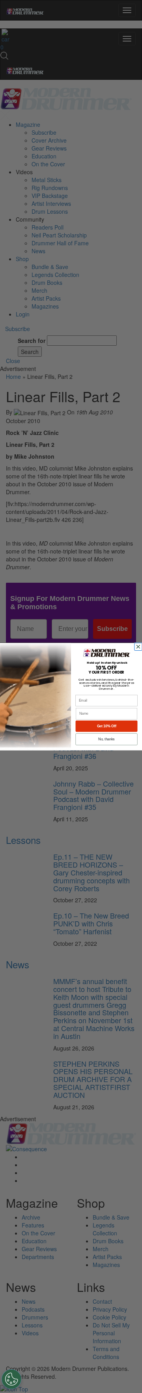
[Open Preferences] (11, 1379)
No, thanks (106, 739)
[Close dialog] (139, 646)
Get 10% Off (106, 726)
